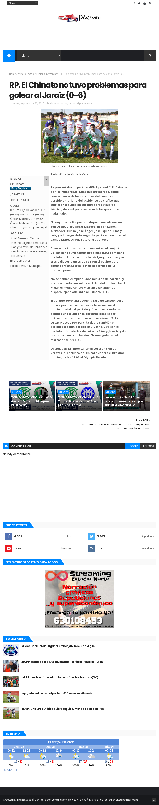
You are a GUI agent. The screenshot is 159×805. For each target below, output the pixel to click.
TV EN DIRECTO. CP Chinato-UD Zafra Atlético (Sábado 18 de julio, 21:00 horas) (78, 401)
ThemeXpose (25, 799)
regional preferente (47, 74)
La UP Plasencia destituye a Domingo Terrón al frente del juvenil (62, 662)
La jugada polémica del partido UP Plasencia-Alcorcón (57, 693)
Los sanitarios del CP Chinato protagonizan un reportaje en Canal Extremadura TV (124, 401)
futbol (31, 74)
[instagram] (150, 3)
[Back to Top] (154, 800)
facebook (148, 446)
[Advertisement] (79, 37)
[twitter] (139, 3)
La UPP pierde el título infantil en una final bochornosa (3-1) (59, 677)
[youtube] (145, 3)
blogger (132, 446)
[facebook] (134, 3)
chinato (22, 74)
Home (12, 74)
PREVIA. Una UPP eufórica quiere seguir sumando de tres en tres (62, 709)
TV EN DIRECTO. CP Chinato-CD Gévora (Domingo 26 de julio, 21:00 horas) (31, 401)
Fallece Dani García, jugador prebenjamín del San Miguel (58, 646)
